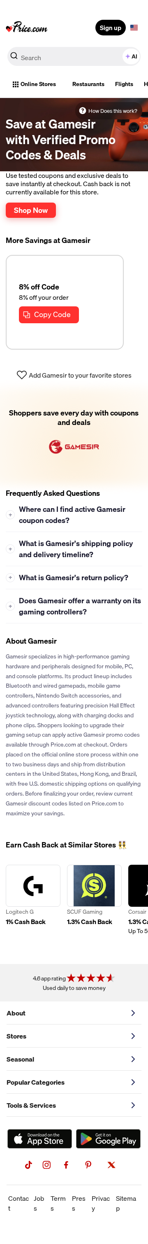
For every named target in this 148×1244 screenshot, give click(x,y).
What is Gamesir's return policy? (69, 577)
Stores (16, 1036)
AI (134, 56)
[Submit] (14, 58)
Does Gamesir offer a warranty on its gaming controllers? (75, 606)
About (16, 1013)
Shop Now (31, 210)
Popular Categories (36, 1082)
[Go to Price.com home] (27, 27)
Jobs (39, 1203)
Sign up (110, 28)
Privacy (101, 1203)
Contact (18, 1203)
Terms (58, 1203)
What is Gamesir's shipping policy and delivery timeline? (71, 549)
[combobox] (74, 56)
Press (79, 1203)
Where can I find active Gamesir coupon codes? (67, 515)
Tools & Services (31, 1105)
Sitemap (126, 1203)
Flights (124, 84)
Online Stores (38, 84)
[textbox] (134, 27)
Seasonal (20, 1059)
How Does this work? (112, 111)
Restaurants (88, 84)
